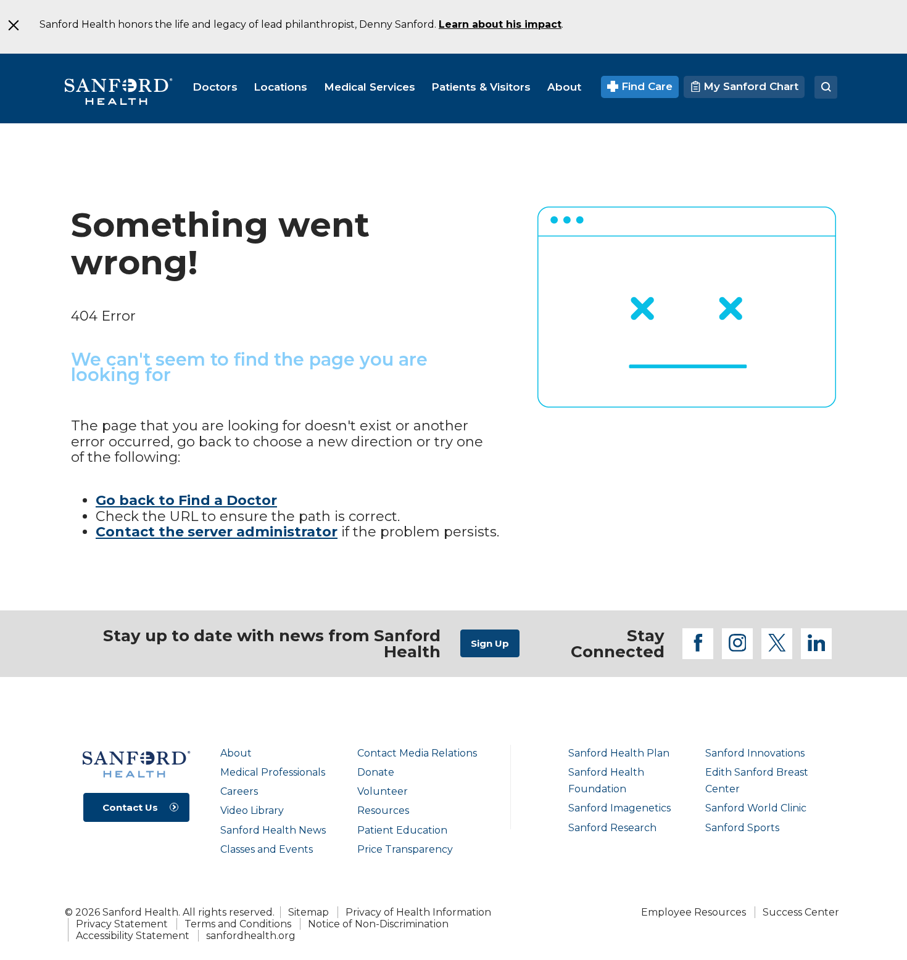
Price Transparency (405, 849)
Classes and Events (266, 849)
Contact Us (130, 807)
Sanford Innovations (755, 753)
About (236, 753)
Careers (239, 791)
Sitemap (308, 912)
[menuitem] (215, 87)
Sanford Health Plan (618, 753)
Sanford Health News (273, 830)
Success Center (801, 912)
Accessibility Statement (132, 936)
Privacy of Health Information (418, 912)
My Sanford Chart (749, 86)
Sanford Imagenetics (619, 808)
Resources (383, 810)
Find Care (645, 86)
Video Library (252, 810)
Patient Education (402, 830)
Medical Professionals (272, 772)
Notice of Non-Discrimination (378, 924)
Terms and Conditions (237, 924)
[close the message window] (13, 25)
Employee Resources (693, 912)
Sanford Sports (742, 828)
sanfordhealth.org (251, 936)
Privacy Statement (122, 924)
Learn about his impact (500, 24)
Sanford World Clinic (755, 808)
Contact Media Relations (417, 753)
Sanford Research (612, 828)
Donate (375, 772)
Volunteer (382, 791)
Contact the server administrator (217, 531)
